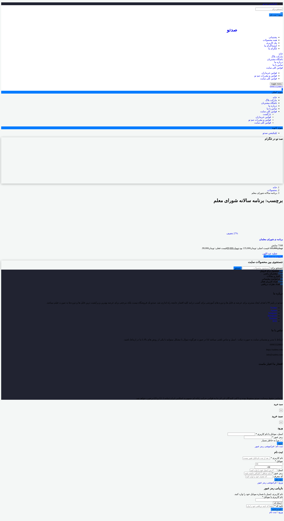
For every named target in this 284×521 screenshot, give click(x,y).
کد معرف (278, 476)
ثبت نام (279, 446)
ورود (280, 482)
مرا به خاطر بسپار (271, 440)
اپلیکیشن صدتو (270, 4)
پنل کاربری (271, 43)
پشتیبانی (273, 37)
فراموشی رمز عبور (264, 446)
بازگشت (267, 114)
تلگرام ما (272, 48)
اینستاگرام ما (270, 45)
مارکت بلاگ (277, 56)
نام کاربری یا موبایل (272, 497)
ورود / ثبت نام (276, 15)
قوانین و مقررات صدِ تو (265, 75)
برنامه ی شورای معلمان (271, 239)
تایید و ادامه (277, 509)
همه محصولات (270, 40)
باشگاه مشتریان (275, 59)
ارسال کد (278, 503)
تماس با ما (278, 65)
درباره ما (278, 62)
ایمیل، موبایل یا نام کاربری (269, 434)
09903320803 (276, 86)
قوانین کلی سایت (274, 67)
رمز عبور (277, 437)
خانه (281, 53)
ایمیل (280, 470)
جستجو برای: (276, 268)
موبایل (279, 461)
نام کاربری (277, 458)
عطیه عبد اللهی (270, 253)
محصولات (272, 190)
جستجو (238, 268)
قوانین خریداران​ (269, 73)
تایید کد (278, 506)
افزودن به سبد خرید (273, 256)
